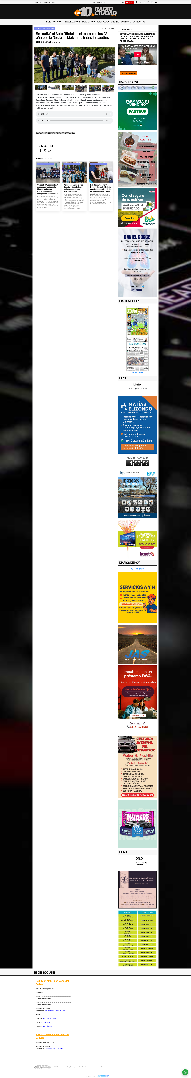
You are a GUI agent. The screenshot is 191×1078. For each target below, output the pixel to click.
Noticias (57, 22)
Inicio (48, 22)
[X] (140, 2)
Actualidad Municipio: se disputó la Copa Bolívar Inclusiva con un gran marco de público (73, 188)
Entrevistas (139, 22)
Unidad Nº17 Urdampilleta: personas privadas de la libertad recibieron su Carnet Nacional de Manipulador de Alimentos (47, 189)
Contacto (126, 22)
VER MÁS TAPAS (137, 372)
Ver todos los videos (128, 73)
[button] (123, 2)
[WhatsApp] (136, 2)
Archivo (115, 22)
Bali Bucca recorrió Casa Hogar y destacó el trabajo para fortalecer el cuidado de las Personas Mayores (100, 188)
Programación (72, 22)
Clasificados (103, 22)
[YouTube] (156, 2)
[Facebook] (144, 2)
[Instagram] (148, 2)
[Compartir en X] (44, 150)
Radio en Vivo (88, 22)
